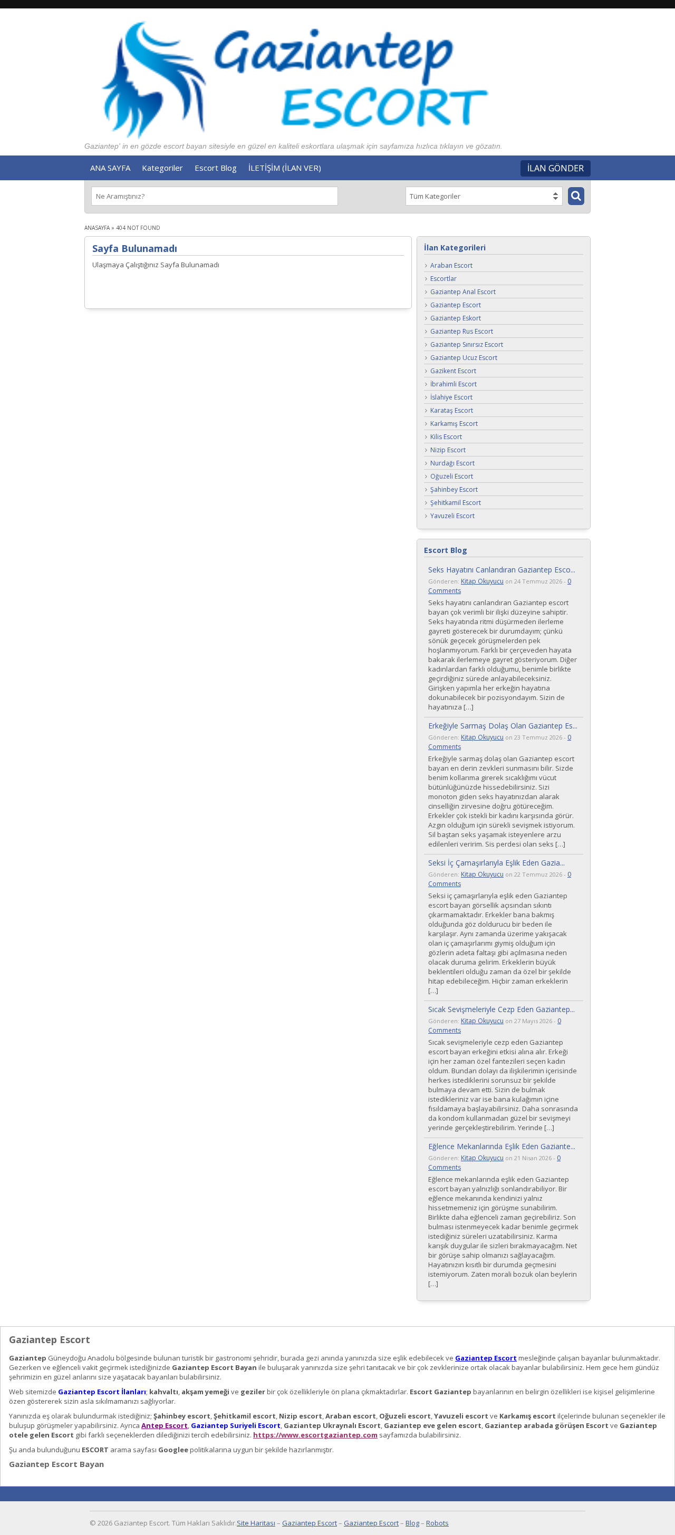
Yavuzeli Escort (452, 516)
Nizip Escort (448, 450)
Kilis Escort (446, 437)
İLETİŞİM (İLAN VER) (284, 167)
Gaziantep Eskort (455, 318)
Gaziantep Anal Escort (463, 292)
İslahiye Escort (451, 397)
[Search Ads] (576, 196)
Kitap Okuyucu (482, 581)
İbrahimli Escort (453, 384)
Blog (412, 1523)
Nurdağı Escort (452, 463)
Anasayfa (97, 227)
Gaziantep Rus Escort (461, 331)
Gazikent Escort (453, 371)
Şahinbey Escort (454, 489)
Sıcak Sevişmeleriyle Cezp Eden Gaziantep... (501, 1009)
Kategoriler (162, 167)
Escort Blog (216, 167)
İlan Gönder (555, 168)
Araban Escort (451, 265)
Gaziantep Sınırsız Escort (466, 345)
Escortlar (443, 279)
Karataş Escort (451, 410)
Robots (437, 1523)
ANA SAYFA (110, 167)
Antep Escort (164, 1425)
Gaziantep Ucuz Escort (463, 358)
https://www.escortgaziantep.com (315, 1435)
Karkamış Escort (454, 424)
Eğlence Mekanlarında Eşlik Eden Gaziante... (501, 1146)
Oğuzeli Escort (451, 476)
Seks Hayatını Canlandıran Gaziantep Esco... (501, 570)
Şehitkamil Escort (455, 503)
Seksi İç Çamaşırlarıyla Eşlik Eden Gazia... (496, 863)
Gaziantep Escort (455, 305)
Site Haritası (256, 1523)
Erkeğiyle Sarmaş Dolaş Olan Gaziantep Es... (502, 726)
